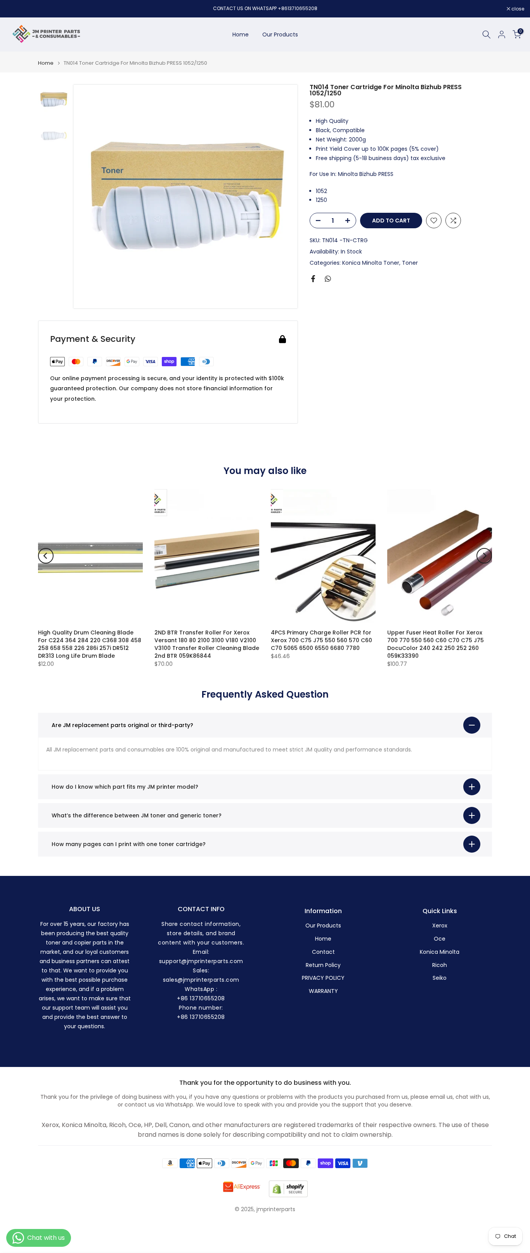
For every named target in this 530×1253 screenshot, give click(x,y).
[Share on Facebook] (313, 278)
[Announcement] (265, 8)
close (16, 9)
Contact (323, 952)
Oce (439, 939)
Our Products (280, 34)
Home (240, 34)
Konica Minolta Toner (370, 262)
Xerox (439, 925)
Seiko (440, 978)
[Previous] (46, 556)
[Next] (484, 556)
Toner (410, 262)
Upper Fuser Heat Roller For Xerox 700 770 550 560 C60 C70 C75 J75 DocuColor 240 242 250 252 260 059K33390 (435, 644)
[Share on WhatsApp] (327, 278)
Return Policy (323, 965)
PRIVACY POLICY (323, 978)
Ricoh (439, 965)
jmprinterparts (275, 1209)
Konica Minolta (439, 952)
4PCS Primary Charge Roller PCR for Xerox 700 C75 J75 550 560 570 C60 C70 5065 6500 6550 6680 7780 (321, 640)
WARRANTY (323, 991)
